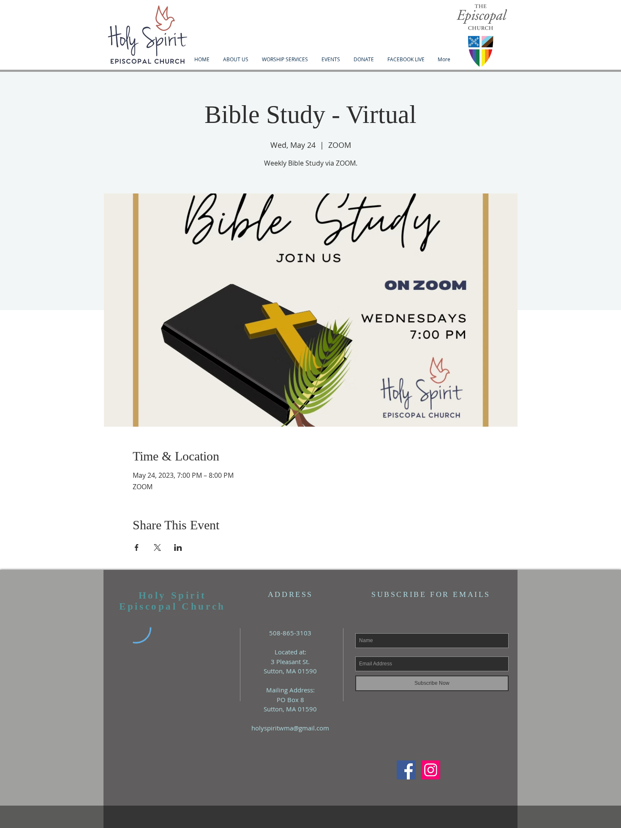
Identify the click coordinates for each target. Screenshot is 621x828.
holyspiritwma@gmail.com (290, 728)
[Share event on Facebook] (137, 547)
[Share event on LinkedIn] (178, 547)
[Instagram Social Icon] (430, 769)
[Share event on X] (157, 547)
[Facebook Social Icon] (406, 769)
